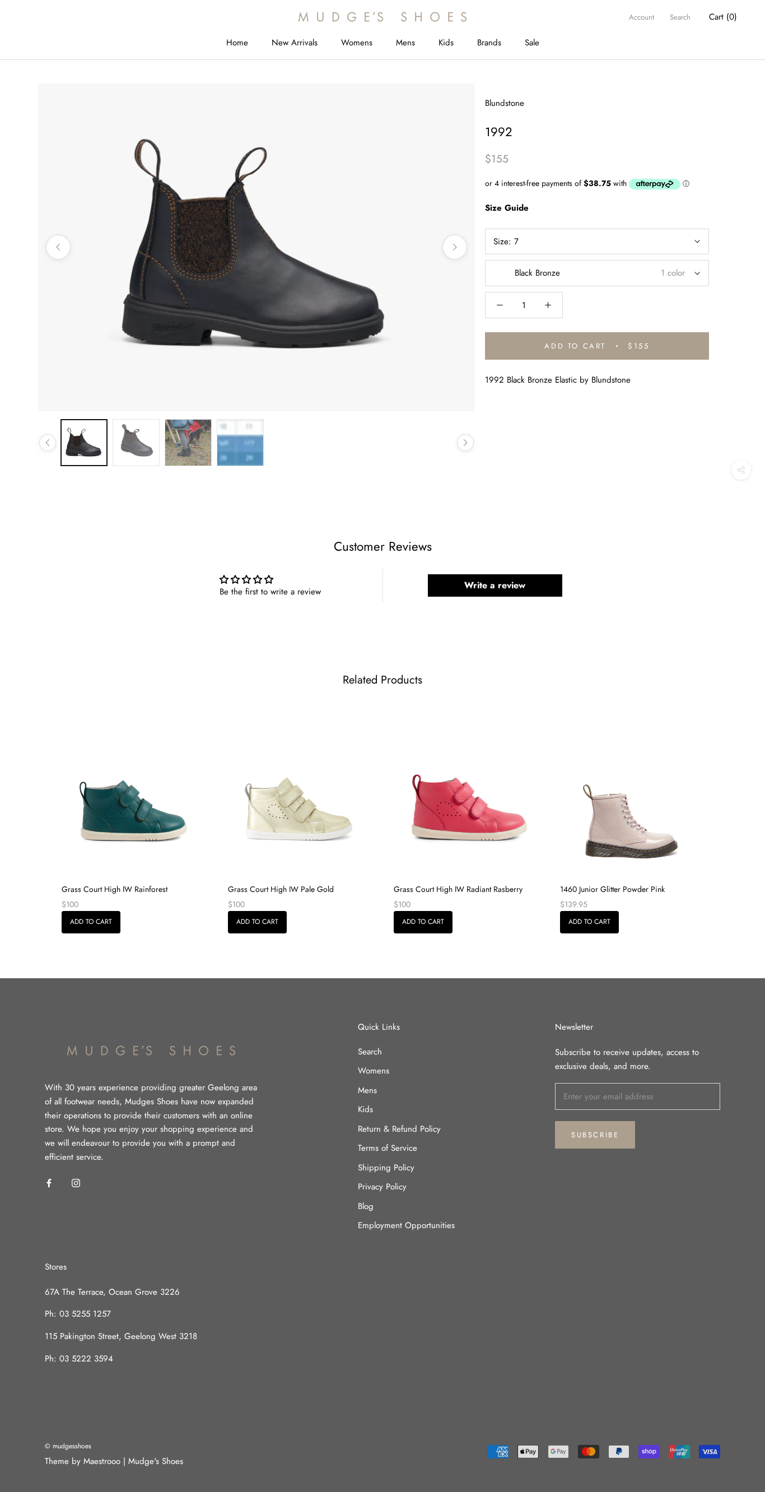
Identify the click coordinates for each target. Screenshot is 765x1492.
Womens (356, 42)
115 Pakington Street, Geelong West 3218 (121, 1336)
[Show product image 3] (188, 442)
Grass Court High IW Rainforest (114, 889)
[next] (730, 818)
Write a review (494, 585)
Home (237, 42)
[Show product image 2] (136, 442)
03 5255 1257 (85, 1314)
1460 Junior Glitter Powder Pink (612, 889)
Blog (366, 1206)
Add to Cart (91, 922)
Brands (489, 42)
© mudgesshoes (68, 1446)
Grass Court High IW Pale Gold (281, 889)
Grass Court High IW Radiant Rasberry (458, 889)
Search (680, 17)
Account (641, 17)
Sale (532, 42)
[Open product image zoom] (256, 247)
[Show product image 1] (84, 442)
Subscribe (595, 1135)
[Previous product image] (58, 247)
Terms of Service (387, 1148)
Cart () (723, 17)
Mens (405, 42)
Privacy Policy (382, 1186)
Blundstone (504, 103)
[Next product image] (454, 247)
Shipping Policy (386, 1167)
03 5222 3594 (85, 1358)
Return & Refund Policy (399, 1129)
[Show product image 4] (240, 442)
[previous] (35, 818)
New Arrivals (295, 42)
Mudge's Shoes (155, 1461)
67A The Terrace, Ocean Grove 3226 (112, 1292)
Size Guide (507, 208)
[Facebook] (49, 1182)
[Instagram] (76, 1182)
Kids (446, 42)
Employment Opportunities (406, 1225)
